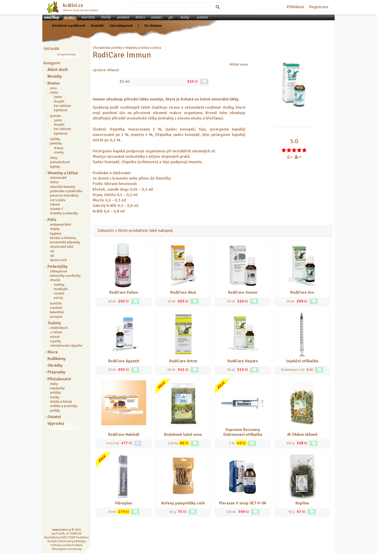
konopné (56, 317)
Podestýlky (57, 266)
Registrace (319, 7)
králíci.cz (73, 5)
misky (54, 384)
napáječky (57, 388)
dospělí (59, 101)
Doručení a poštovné (68, 25)
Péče (51, 219)
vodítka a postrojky (63, 406)
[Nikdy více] (283, 150)
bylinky (55, 167)
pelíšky (55, 411)
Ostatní (54, 416)
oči (52, 251)
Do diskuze (153, 25)
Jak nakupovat (121, 25)
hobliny (59, 285)
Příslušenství (59, 379)
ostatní (59, 293)
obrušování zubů (61, 247)
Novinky (54, 76)
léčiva (54, 182)
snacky (59, 152)
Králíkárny (56, 358)
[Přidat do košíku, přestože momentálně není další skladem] (204, 81)
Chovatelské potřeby (107, 48)
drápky (54, 229)
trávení (55, 204)
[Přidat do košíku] (135, 301)
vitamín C (56, 209)
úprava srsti (58, 260)
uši (52, 256)
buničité (56, 303)
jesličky (55, 393)
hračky (54, 397)
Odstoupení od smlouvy (66, 549)
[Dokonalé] (304, 150)
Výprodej (55, 423)
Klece (52, 352)
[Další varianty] (137, 443)
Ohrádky (55, 365)
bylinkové (60, 110)
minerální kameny (62, 187)
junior (58, 97)
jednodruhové (60, 162)
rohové (55, 337)
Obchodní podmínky (71, 541)
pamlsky (56, 143)
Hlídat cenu (239, 64)
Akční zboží (57, 69)
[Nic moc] (289, 150)
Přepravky (56, 372)
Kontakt (97, 25)
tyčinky (55, 139)
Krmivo (53, 83)
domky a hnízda (61, 402)
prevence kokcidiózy (64, 195)
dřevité (55, 280)
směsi (54, 92)
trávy (53, 158)
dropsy (58, 148)
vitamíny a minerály (64, 213)
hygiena (55, 234)
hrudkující (61, 289)
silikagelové (58, 271)
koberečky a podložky (65, 276)
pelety (58, 298)
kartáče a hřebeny (63, 238)
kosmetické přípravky (65, 242)
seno (53, 88)
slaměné (56, 308)
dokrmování (58, 178)
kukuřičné (57, 312)
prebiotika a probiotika (66, 191)
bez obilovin (62, 106)
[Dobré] (294, 150)
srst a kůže (57, 200)
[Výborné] (299, 150)
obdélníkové (58, 328)
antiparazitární (60, 225)
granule (55, 116)
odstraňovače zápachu (66, 346)
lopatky (55, 341)
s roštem (56, 332)
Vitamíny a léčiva (62, 173)
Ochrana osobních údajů (66, 545)
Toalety (54, 323)
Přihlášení (295, 7)
